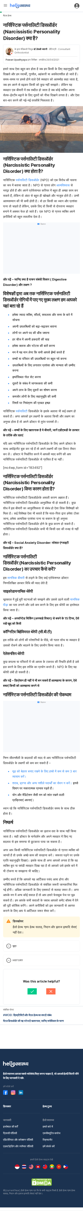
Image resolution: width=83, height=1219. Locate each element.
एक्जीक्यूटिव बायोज (51, 1133)
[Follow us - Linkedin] (21, 1092)
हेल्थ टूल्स (47, 1106)
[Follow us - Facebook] (5, 1092)
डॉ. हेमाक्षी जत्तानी (40, 49)
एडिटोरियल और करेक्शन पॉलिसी (18, 1139)
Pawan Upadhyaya (16, 59)
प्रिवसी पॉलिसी (10, 1133)
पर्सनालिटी (21, 411)
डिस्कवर (7, 1106)
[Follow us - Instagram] (13, 1092)
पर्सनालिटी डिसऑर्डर (27, 180)
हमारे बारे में (48, 1126)
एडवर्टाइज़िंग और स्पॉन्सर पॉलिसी (18, 1146)
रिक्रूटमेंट (48, 1139)
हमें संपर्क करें (49, 1146)
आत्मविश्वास (63, 185)
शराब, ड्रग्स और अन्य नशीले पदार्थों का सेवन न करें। (42, 783)
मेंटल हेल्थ (7, 15)
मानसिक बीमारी (16, 578)
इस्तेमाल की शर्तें (10, 1126)
